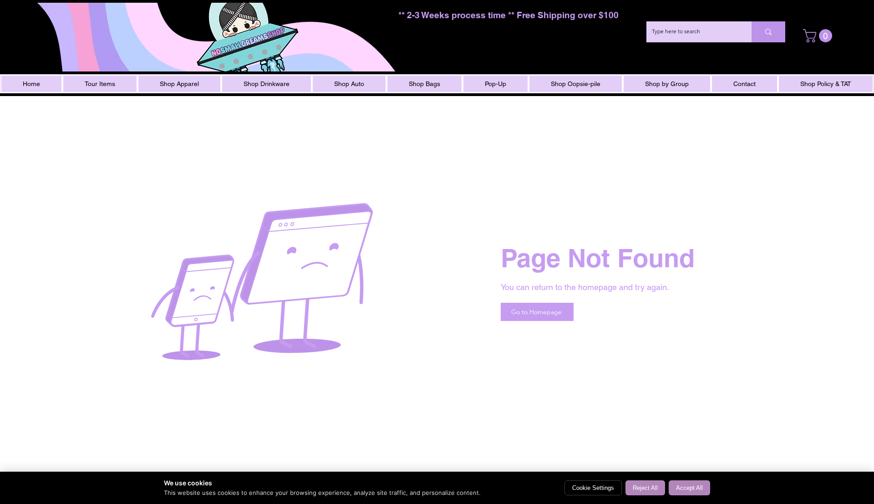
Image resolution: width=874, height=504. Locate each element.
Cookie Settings (593, 487)
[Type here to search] (768, 31)
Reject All (645, 487)
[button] (819, 35)
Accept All (689, 487)
